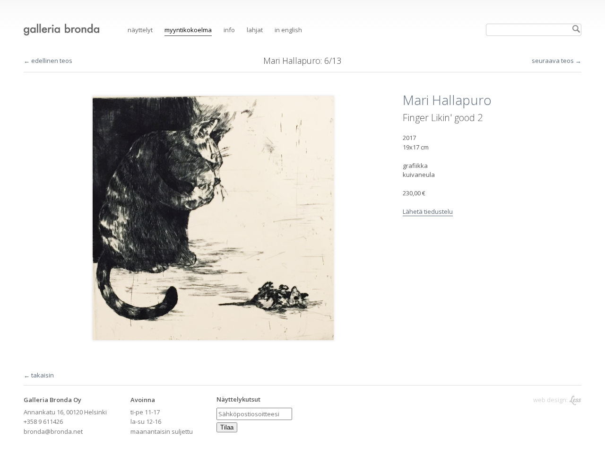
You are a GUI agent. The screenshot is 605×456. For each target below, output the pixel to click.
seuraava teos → (556, 60)
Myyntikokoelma (188, 30)
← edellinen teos (48, 60)
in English (288, 30)
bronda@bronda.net (53, 431)
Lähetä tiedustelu (428, 211)
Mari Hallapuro (291, 60)
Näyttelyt (140, 30)
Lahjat (255, 30)
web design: (551, 399)
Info (229, 30)
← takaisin (39, 375)
